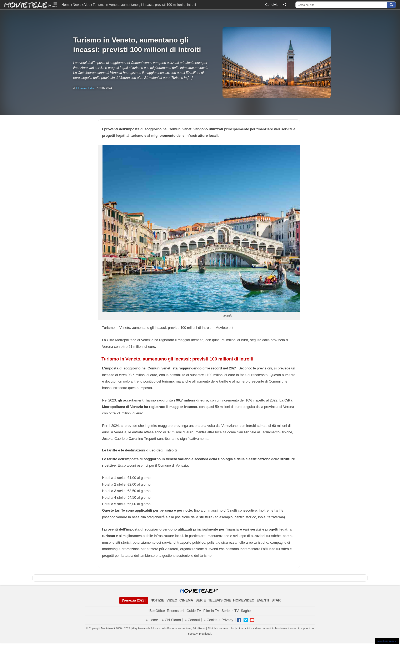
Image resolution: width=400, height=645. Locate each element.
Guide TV (193, 611)
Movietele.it (25, 4)
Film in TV (211, 611)
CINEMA (186, 600)
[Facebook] (239, 620)
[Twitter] (246, 620)
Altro (87, 4)
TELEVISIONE (219, 600)
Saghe (246, 611)
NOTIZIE (157, 600)
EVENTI (263, 600)
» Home (152, 620)
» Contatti (192, 620)
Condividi (272, 4)
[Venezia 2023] (134, 600)
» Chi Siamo (171, 620)
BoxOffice (157, 611)
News (77, 4)
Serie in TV (230, 611)
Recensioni (175, 611)
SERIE (200, 600)
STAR (276, 600)
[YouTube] (252, 620)
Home (65, 4)
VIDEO (171, 600)
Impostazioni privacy (387, 641)
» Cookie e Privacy (218, 620)
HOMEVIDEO (243, 600)
